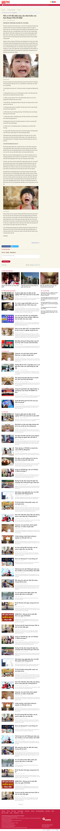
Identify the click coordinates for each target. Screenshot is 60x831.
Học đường (22, 572)
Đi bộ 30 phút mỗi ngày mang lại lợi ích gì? (27, 603)
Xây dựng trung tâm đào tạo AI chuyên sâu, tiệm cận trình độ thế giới (26, 378)
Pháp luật (22, 404)
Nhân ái (21, 344)
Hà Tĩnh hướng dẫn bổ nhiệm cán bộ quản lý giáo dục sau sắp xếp (26, 548)
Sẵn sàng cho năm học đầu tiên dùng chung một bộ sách (26, 581)
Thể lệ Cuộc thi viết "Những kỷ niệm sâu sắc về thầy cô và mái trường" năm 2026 (27, 569)
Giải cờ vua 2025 (5, 812)
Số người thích (37, 264)
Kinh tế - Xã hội (23, 617)
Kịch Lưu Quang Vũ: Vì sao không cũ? (26, 558)
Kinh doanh (27, 811)
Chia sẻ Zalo (15, 246)
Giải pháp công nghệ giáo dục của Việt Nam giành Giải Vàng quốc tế (27, 492)
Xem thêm (21, 804)
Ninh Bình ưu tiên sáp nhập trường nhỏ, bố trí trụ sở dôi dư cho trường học (27, 425)
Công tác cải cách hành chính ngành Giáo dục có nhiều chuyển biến (26, 354)
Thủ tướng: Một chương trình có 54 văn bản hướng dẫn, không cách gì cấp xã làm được (49, 299)
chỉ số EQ (7, 252)
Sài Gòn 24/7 (16, 812)
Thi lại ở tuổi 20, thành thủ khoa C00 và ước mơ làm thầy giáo (27, 626)
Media (53, 811)
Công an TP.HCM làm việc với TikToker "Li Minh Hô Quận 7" (26, 470)
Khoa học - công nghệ (24, 381)
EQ (4, 252)
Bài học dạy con (12, 252)
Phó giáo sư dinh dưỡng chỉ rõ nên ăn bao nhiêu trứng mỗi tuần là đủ (26, 459)
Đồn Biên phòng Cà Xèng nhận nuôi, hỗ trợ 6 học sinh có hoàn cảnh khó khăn (27, 341)
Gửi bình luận (6, 261)
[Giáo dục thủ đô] (6, 1)
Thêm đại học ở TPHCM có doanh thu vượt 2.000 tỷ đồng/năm (26, 448)
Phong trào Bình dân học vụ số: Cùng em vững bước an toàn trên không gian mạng (49, 303)
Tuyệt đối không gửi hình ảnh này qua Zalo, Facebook (26, 401)
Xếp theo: (28, 264)
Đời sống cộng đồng (11, 9)
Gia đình (19, 9)
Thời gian (32, 264)
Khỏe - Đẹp (22, 461)
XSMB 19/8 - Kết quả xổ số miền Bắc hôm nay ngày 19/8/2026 (26, 615)
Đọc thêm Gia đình (8, 270)
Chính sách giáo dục (23, 296)
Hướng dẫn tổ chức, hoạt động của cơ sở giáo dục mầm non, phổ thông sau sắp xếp (27, 366)
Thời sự (21, 357)
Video (11, 812)
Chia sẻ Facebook (6, 246)
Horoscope (22, 306)
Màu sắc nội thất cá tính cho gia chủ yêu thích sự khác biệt (48, 286)
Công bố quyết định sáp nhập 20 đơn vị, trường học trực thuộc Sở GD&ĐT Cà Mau (27, 390)
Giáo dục (21, 451)
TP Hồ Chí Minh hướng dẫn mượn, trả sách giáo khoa (26, 503)
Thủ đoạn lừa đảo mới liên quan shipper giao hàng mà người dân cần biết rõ (27, 436)
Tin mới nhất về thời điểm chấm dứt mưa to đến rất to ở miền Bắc (26, 593)
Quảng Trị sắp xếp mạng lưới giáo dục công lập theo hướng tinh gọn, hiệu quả (27, 481)
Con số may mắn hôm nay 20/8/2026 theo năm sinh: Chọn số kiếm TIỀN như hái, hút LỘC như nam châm (26, 317)
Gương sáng (22, 629)
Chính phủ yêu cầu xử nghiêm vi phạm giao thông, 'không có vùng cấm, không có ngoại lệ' (49, 294)
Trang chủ (3, 9)
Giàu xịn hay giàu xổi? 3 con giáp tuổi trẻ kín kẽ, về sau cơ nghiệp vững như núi (27, 329)
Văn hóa (21, 560)
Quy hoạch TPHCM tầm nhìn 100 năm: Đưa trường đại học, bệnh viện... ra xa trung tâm (49, 312)
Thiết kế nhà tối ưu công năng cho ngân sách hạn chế (29, 286)
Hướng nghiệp (20, 811)
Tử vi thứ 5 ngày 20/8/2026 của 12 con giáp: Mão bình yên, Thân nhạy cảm (26, 304)
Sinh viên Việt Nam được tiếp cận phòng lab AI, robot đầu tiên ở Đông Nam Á (27, 515)
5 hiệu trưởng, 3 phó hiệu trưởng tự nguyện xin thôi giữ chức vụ (25, 537)
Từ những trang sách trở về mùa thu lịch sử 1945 (49, 308)
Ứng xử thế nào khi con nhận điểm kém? (10, 286)
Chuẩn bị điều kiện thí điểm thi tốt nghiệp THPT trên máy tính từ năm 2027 (27, 293)
